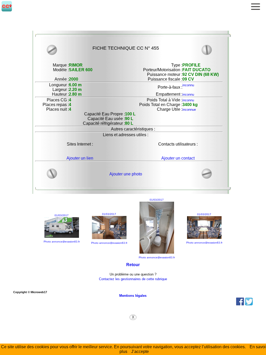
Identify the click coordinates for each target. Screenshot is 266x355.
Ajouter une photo (125, 174)
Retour (133, 264)
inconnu (188, 85)
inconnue (189, 109)
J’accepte (140, 351)
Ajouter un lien (79, 158)
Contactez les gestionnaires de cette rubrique (133, 279)
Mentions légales (133, 296)
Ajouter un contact (178, 158)
